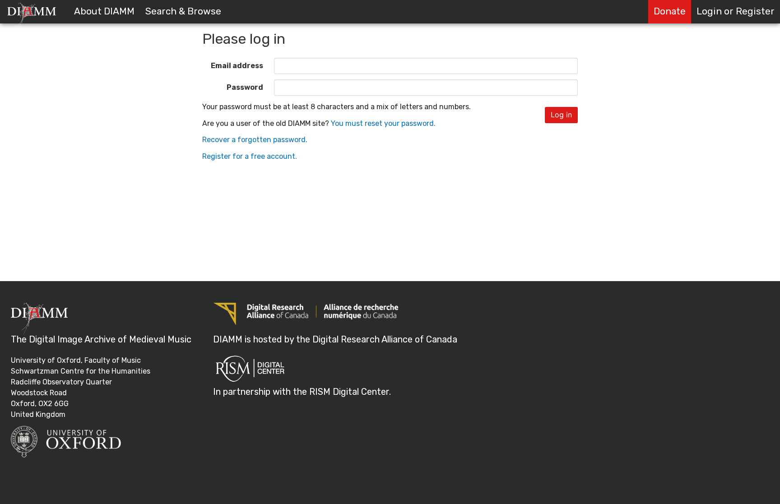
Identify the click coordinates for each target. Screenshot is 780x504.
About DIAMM (104, 11)
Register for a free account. (249, 156)
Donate (670, 11)
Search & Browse (183, 11)
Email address (237, 65)
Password (245, 87)
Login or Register (735, 11)
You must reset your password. (383, 123)
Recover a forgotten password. (254, 139)
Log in (561, 114)
